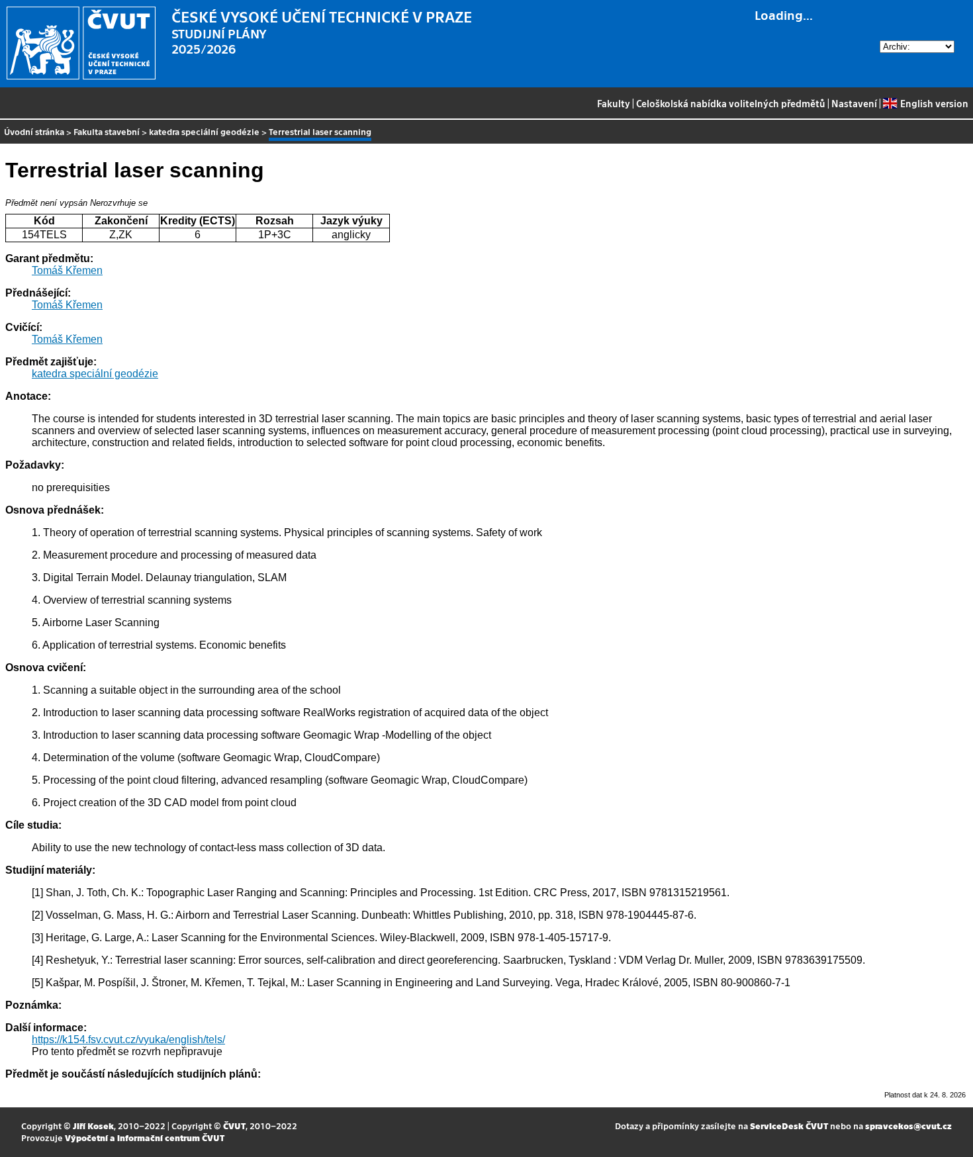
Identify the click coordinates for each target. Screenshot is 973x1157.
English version (934, 103)
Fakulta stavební (106, 131)
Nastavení (854, 103)
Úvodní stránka (34, 131)
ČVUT (234, 1126)
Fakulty (613, 103)
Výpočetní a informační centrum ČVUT (144, 1137)
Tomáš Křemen (67, 270)
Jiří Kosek (93, 1126)
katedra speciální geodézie (204, 131)
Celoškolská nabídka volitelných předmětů (730, 103)
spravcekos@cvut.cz (908, 1126)
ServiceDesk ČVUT (789, 1126)
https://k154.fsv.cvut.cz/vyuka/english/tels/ (128, 1039)
